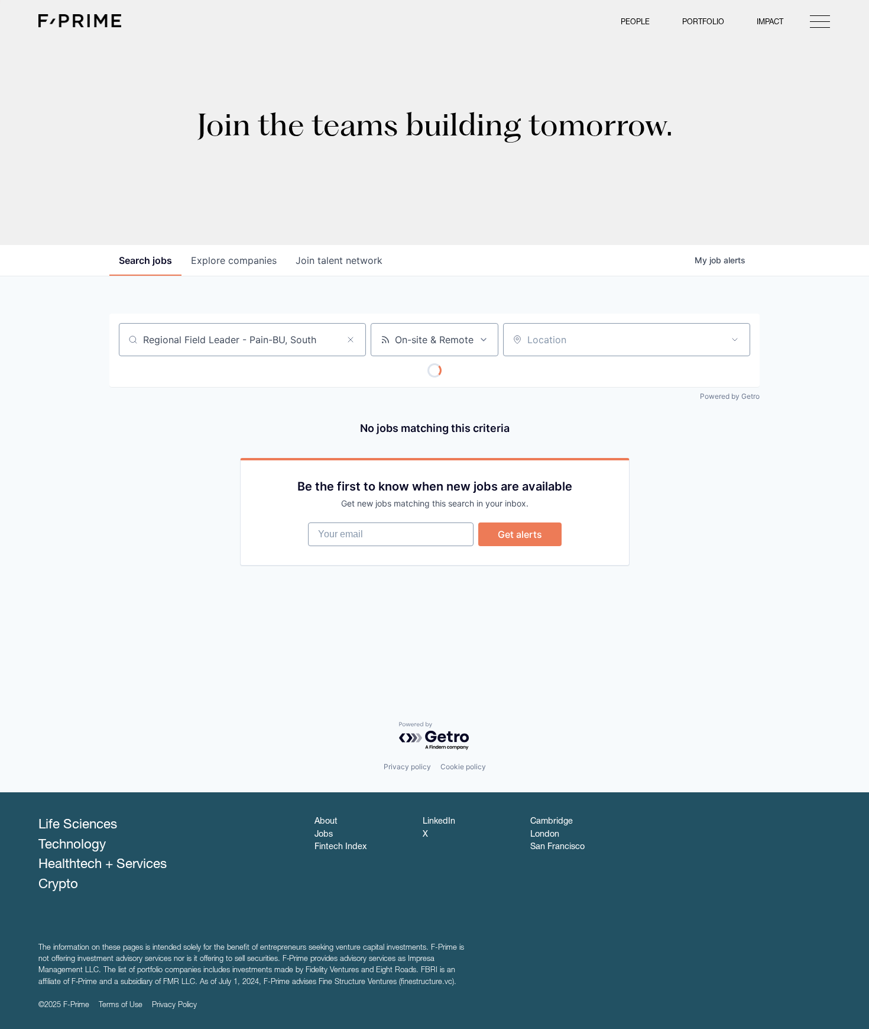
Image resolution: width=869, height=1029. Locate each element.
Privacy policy (407, 766)
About (326, 822)
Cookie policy (463, 766)
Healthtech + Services (102, 865)
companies (234, 260)
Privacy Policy (174, 1005)
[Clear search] (351, 340)
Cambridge (551, 822)
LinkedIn (439, 822)
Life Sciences (77, 825)
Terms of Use (120, 1005)
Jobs (323, 835)
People (635, 23)
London (544, 835)
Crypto (58, 885)
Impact (770, 23)
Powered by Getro (730, 396)
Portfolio (703, 23)
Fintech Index (340, 847)
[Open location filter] (735, 340)
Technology (72, 845)
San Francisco (557, 847)
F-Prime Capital (79, 20)
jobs (145, 260)
